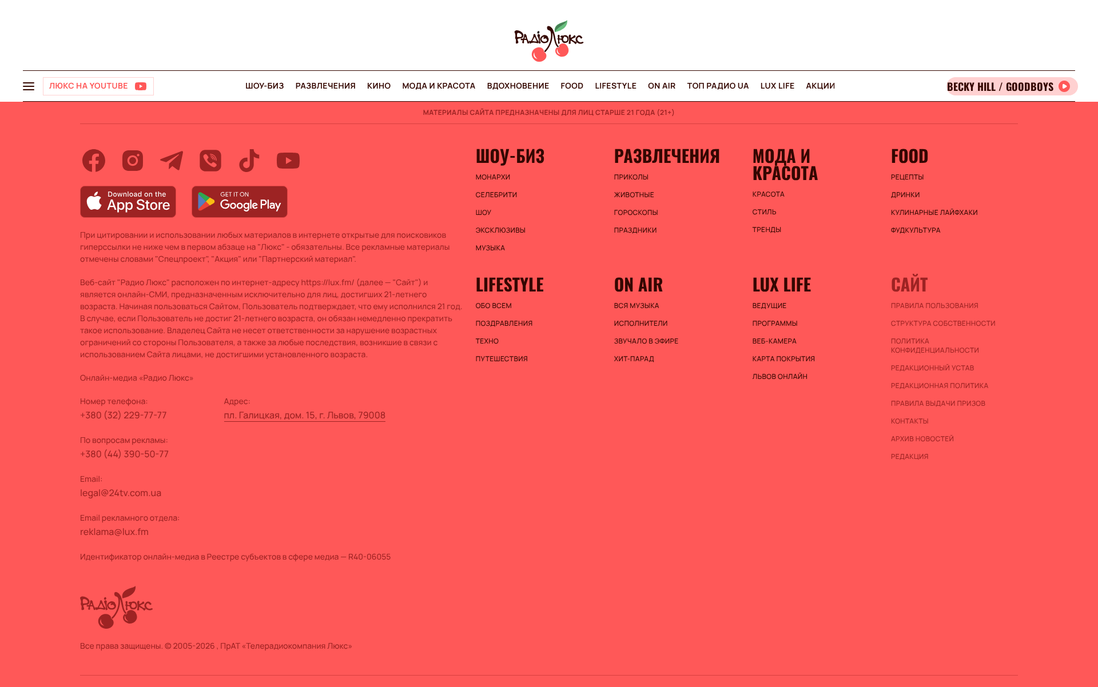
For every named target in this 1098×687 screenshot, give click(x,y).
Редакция (910, 456)
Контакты (910, 421)
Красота (769, 194)
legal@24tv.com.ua (120, 492)
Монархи (493, 177)
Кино (379, 86)
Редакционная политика (940, 385)
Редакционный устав (932, 368)
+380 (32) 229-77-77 (123, 415)
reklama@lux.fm (114, 531)
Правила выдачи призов (938, 403)
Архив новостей (922, 439)
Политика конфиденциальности (935, 346)
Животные (634, 194)
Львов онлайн (780, 376)
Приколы (631, 177)
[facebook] (94, 160)
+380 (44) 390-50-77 (124, 454)
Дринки (905, 194)
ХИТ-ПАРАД (634, 359)
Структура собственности (943, 323)
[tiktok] (249, 160)
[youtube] (288, 160)
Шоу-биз (264, 86)
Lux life (778, 86)
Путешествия (502, 359)
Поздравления (504, 323)
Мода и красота (438, 86)
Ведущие (770, 305)
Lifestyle (615, 86)
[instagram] (132, 160)
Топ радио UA (718, 86)
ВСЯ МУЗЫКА (636, 305)
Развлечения (326, 86)
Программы (775, 323)
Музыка (491, 248)
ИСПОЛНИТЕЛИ (641, 323)
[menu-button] (28, 86)
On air (661, 86)
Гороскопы (636, 212)
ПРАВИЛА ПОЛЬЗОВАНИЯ (934, 305)
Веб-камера (775, 341)
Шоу (484, 212)
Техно (487, 341)
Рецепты (907, 177)
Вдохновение (518, 86)
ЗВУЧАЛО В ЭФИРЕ (646, 341)
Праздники (635, 230)
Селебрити (497, 194)
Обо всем (494, 305)
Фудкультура (916, 230)
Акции (821, 86)
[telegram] (171, 160)
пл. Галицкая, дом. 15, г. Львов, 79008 (305, 415)
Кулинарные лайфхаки (934, 212)
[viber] (210, 160)
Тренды (767, 229)
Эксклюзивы (501, 230)
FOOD (572, 86)
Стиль (765, 212)
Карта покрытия (784, 359)
